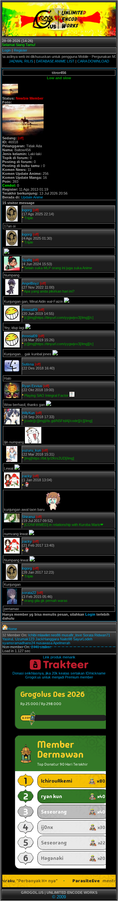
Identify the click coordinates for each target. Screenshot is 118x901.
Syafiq (27, 260)
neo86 (56, 635)
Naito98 (66, 639)
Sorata (88, 635)
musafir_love (72, 635)
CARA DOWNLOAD (93, 61)
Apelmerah (61, 643)
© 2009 (59, 896)
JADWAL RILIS (21, 61)
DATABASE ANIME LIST (55, 61)
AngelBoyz (30, 283)
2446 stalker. (41, 647)
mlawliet (43, 635)
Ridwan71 (102, 635)
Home (12, 629)
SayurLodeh (82, 639)
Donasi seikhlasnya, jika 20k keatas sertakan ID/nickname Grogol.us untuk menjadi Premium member (59, 675)
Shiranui (28, 517)
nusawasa (44, 643)
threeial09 (29, 310)
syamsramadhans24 (18, 643)
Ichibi (32, 635)
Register (20, 50)
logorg (27, 210)
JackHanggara (47, 639)
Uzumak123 (24, 639)
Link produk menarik (59, 657)
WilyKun (28, 413)
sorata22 (29, 593)
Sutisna (28, 364)
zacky (27, 476)
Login (6, 50)
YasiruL (8, 639)
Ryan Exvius (32, 386)
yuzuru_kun (31, 450)
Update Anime (32, 197)
